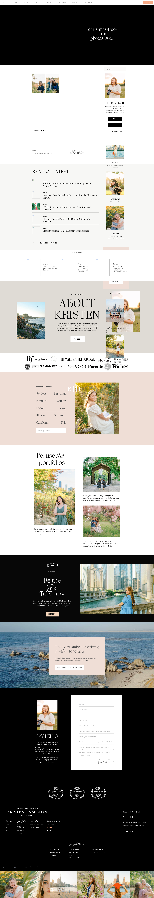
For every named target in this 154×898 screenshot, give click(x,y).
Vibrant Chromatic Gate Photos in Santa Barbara (66, 230)
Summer (45, 228)
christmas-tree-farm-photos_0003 (43, 154)
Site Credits (32, 867)
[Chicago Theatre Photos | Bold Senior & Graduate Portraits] (36, 218)
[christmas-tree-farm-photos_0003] (58, 35)
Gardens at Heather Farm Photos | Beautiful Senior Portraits (84, 269)
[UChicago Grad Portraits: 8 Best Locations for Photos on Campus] (36, 195)
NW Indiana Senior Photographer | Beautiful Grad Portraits (67, 208)
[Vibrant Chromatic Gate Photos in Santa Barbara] (36, 230)
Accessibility (24, 867)
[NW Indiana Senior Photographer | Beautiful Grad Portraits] (36, 206)
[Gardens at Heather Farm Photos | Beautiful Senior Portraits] (68, 267)
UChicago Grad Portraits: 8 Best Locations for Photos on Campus (70, 196)
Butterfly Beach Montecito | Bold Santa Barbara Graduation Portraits (120, 269)
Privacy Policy (6, 867)
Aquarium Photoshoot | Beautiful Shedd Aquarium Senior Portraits (67, 185)
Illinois (45, 181)
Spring (45, 193)
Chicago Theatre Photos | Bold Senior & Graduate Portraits (66, 220)
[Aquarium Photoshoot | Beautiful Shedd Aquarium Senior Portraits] (36, 183)
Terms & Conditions (16, 867)
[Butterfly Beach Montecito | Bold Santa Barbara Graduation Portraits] (103, 267)
